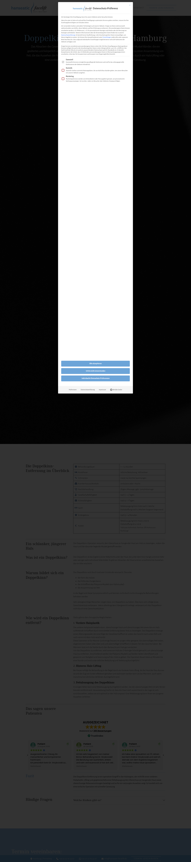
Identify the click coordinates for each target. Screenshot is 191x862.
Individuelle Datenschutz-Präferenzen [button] (96, 378)
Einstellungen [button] (107, 37)
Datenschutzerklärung (68, 35)
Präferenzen (73, 389)
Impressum (102, 389)
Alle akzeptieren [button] (95, 363)
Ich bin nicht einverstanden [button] (95, 371)
